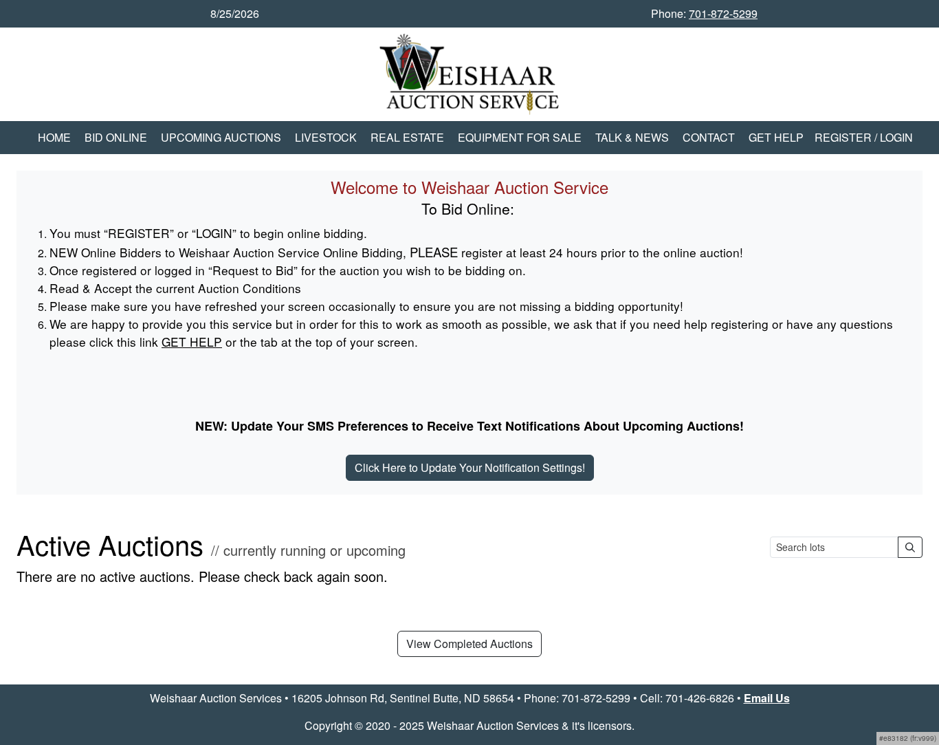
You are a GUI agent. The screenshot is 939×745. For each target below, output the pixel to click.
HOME (54, 137)
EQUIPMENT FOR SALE (520, 137)
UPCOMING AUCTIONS (221, 137)
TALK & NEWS (632, 137)
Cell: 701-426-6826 (687, 698)
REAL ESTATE (407, 137)
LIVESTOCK (326, 137)
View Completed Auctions (469, 643)
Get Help (776, 137)
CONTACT (709, 137)
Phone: (704, 13)
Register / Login (864, 137)
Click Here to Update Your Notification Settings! (470, 467)
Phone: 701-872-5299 (577, 698)
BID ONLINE (116, 137)
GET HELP (192, 341)
